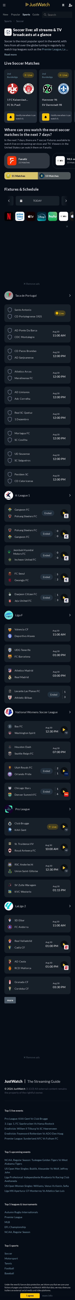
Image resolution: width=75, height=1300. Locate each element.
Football (9, 1268)
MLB (7, 1222)
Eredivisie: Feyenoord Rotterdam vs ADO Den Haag (34, 1133)
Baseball (9, 1273)
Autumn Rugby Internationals (21, 1212)
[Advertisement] (31, 258)
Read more (10, 54)
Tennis (8, 1263)
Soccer (20, 21)
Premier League (51, 49)
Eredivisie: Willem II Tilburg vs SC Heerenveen (31, 1128)
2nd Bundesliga (12, 75)
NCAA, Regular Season (17, 1232)
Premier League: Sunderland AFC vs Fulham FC (31, 1138)
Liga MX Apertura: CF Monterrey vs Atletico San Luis (34, 1190)
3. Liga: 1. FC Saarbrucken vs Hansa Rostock (29, 1123)
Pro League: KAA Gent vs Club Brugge (26, 1118)
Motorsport (11, 1258)
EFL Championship (15, 1227)
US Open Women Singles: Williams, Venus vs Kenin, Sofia (37, 1185)
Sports (8, 21)
